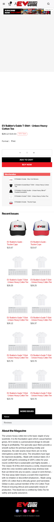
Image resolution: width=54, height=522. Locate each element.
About (6, 417)
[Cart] (9, 4)
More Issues (27, 411)
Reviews (8, 423)
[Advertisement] (27, 43)
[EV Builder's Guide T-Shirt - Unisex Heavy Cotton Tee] (18, 266)
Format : (6, 141)
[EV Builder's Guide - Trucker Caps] (18, 228)
